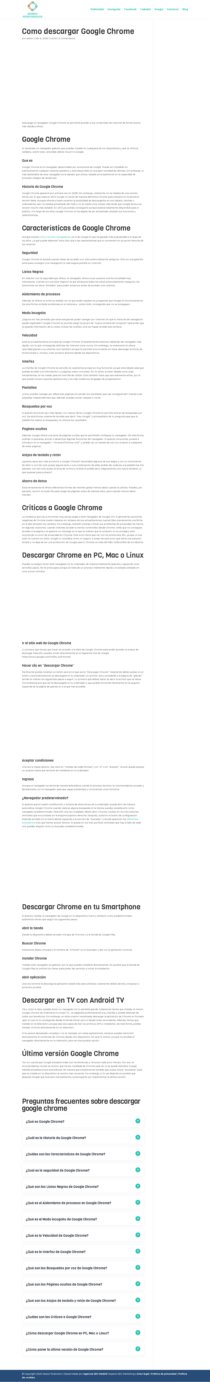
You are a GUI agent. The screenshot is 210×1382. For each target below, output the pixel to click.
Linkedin (145, 9)
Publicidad (97, 9)
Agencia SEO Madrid (95, 1373)
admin (29, 38)
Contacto (173, 9)
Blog (185, 9)
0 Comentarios (67, 38)
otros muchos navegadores (55, 237)
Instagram (114, 9)
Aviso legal (143, 1373)
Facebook (130, 9)
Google (159, 9)
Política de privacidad (163, 1373)
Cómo (53, 38)
